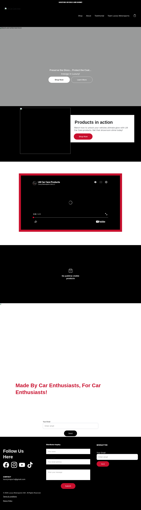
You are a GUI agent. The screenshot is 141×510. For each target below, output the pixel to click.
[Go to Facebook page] (6, 465)
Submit (68, 486)
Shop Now (59, 80)
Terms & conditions (10, 496)
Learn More (82, 80)
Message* (50, 468)
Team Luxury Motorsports (118, 16)
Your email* (51, 458)
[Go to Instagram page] (14, 465)
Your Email (46, 422)
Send (70, 433)
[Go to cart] (134, 15)
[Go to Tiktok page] (30, 465)
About (88, 16)
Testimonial (99, 16)
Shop (80, 16)
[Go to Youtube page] (22, 465)
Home (72, 16)
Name (48, 447)
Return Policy (7, 501)
